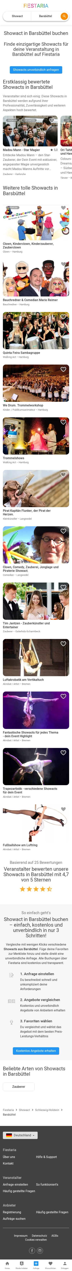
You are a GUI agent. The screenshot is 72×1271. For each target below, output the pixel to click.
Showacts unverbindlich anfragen (36, 70)
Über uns (9, 1157)
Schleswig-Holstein (47, 1110)
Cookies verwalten (36, 1240)
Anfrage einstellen (15, 1184)
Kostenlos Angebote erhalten (36, 1051)
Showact (25, 1110)
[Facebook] (32, 1251)
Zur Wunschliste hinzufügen (52, 121)
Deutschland (23, 1135)
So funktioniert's (47, 1184)
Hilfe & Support (46, 1157)
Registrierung (12, 1212)
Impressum (20, 1236)
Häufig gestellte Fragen (19, 1191)
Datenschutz (39, 1236)
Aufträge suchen (14, 1219)
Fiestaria (9, 1110)
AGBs (54, 1236)
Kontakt (8, 1163)
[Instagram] (40, 1251)
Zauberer (18, 1086)
